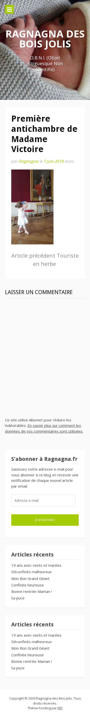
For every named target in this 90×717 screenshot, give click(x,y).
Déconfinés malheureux (31, 571)
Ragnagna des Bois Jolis (45, 38)
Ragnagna (28, 161)
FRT (60, 708)
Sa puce (17, 597)
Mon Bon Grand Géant (30, 578)
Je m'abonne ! (45, 520)
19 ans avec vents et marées (36, 565)
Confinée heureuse (27, 584)
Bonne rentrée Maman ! (31, 591)
